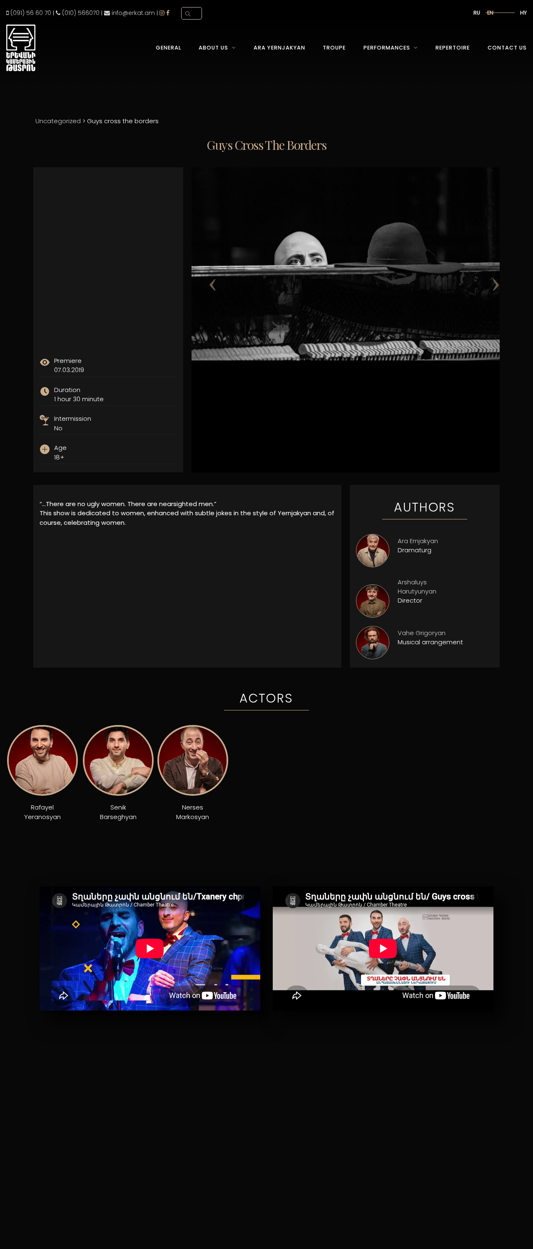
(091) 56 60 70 (30, 13)
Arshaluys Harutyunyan (417, 587)
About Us (213, 47)
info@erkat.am (132, 13)
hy (523, 12)
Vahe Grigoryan (422, 632)
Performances (387, 47)
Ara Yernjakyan (279, 47)
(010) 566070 (80, 13)
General (168, 47)
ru (476, 12)
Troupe (334, 47)
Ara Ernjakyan (418, 540)
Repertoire (453, 47)
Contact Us (507, 47)
